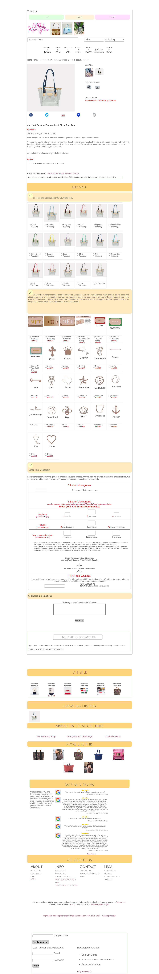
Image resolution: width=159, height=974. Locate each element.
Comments (36, 874)
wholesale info (97, 904)
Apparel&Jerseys (47, 50)
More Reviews (91, 854)
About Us (35, 871)
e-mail (72, 904)
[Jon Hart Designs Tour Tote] (99, 75)
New (112, 17)
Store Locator (62, 876)
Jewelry (99, 51)
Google (112, 916)
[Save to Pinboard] (78, 116)
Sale (79, 17)
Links (33, 876)
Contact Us (86, 871)
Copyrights (110, 871)
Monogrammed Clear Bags (79, 736)
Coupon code (61, 935)
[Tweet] (46, 116)
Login (33, 879)
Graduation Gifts (113, 736)
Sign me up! (84, 971)
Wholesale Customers (66, 885)
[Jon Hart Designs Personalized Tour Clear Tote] (89, 76)
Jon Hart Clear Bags (46, 736)
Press (82, 876)
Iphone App (61, 874)
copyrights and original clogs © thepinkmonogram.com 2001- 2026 (71, 916)
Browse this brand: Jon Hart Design (63, 173)
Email (57, 953)
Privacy (108, 874)
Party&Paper (109, 50)
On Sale (79, 672)
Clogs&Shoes (78, 50)
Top (46, 17)
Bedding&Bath (68, 50)
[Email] (94, 116)
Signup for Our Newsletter (78, 637)
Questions (60, 871)
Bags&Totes (58, 50)
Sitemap (105, 916)
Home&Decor (88, 50)
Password (59, 960)
